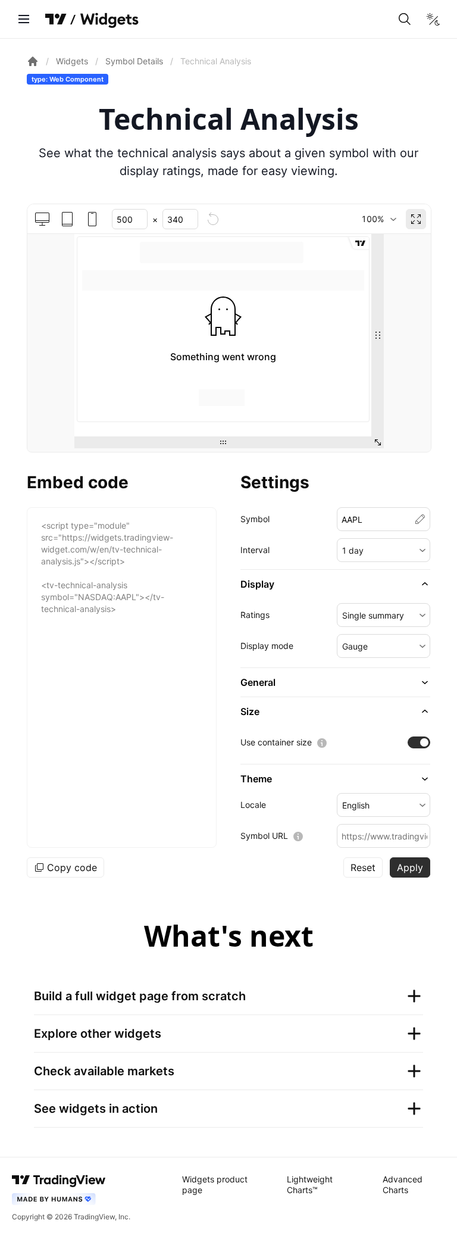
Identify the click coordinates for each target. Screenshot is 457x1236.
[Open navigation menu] (24, 19)
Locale (253, 805)
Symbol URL (264, 836)
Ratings (255, 615)
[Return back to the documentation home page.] (33, 61)
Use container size (276, 742)
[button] (384, 550)
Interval (255, 550)
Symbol (255, 519)
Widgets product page (215, 1184)
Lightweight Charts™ (310, 1184)
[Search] (405, 19)
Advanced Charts (402, 1184)
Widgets (72, 61)
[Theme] (433, 19)
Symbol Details (134, 61)
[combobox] (378, 219)
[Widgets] (109, 21)
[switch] (419, 742)
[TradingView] (56, 19)
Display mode (266, 646)
